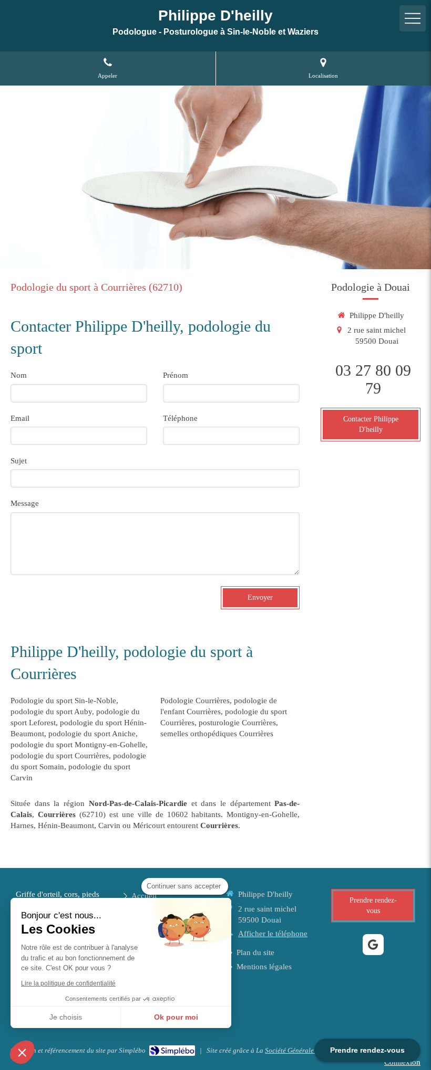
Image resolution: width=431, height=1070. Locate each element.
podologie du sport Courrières (60, 755)
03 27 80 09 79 (373, 379)
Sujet (19, 461)
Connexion (402, 1062)
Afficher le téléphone (272, 933)
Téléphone (180, 418)
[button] (22, 1052)
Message (25, 503)
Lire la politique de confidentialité (68, 983)
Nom (19, 375)
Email (20, 418)
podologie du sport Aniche (92, 733)
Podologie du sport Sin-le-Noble (63, 700)
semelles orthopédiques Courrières (216, 733)
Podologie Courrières (195, 700)
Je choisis (65, 1017)
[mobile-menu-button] (412, 18)
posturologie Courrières (237, 722)
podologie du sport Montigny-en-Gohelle (78, 744)
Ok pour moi (176, 1017)
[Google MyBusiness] (373, 944)
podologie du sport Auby (51, 711)
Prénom (175, 375)
